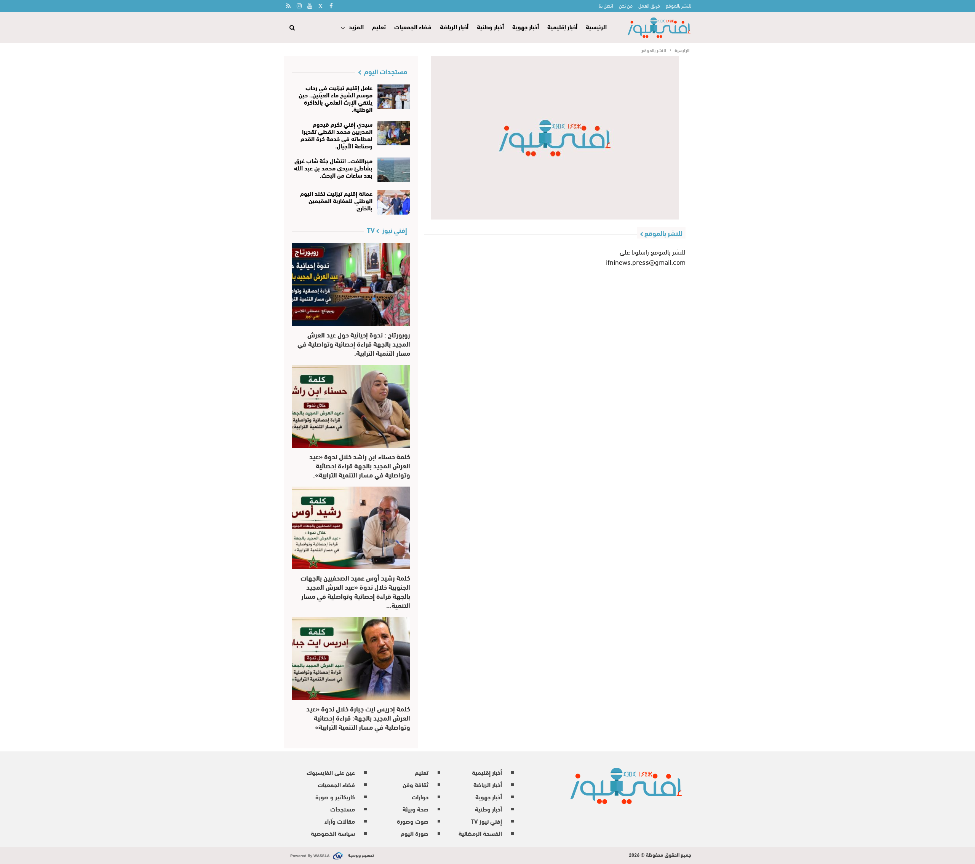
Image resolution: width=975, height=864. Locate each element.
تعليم (379, 26)
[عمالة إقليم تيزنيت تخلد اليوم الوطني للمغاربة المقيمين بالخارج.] (394, 202)
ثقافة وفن (415, 784)
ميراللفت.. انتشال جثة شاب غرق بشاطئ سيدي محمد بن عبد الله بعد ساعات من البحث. (333, 167)
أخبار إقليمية (562, 26)
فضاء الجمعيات (413, 26)
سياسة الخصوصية (333, 833)
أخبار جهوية (525, 26)
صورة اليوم (414, 833)
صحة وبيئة (415, 808)
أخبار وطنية (490, 26)
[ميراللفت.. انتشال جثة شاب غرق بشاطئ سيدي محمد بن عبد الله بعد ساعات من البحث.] (394, 170)
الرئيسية (596, 26)
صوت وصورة (412, 820)
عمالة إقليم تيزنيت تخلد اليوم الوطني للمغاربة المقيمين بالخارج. (336, 200)
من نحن (626, 5)
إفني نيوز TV (486, 820)
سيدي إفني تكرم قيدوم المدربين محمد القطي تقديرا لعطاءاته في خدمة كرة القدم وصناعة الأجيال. (336, 134)
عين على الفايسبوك (331, 772)
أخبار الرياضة (454, 26)
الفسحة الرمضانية (480, 833)
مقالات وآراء (339, 820)
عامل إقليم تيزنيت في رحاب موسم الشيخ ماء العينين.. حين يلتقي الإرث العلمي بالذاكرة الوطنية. (335, 98)
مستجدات (342, 808)
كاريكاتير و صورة (335, 796)
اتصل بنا (606, 5)
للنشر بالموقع (678, 5)
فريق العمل (649, 5)
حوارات (420, 796)
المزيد (356, 26)
